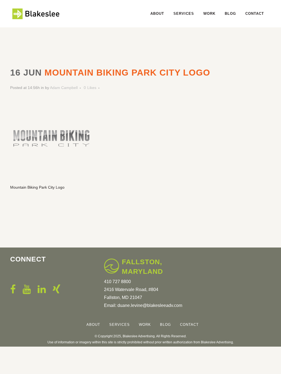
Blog (165, 325)
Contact (189, 325)
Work (145, 325)
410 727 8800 (117, 281)
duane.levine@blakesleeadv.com (149, 305)
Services (119, 325)
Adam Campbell (64, 87)
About (93, 325)
